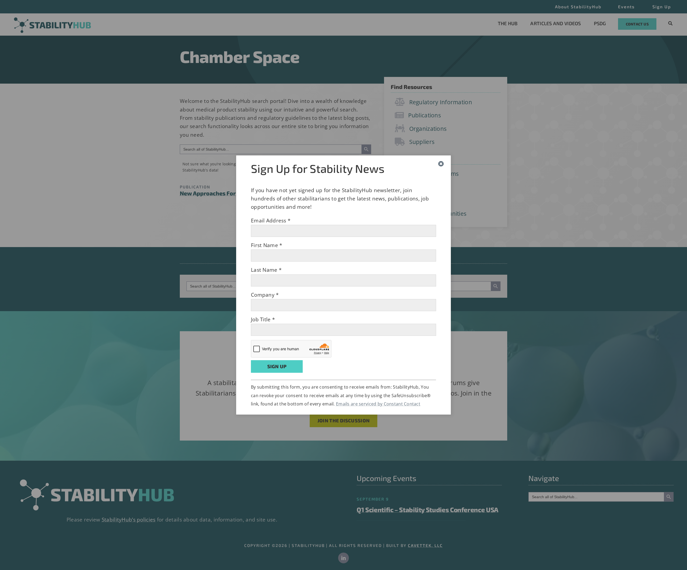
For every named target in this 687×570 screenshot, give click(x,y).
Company (265, 294)
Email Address (270, 220)
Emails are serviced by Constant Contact (378, 404)
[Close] (441, 164)
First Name (266, 245)
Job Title (263, 319)
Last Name (266, 269)
